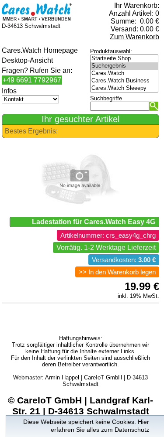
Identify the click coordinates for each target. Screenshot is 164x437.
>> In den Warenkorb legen (117, 272)
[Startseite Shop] (124, 58)
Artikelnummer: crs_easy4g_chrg (108, 235)
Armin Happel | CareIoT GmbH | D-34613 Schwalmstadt (96, 380)
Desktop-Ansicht (27, 60)
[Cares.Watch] (124, 73)
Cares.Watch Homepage (40, 50)
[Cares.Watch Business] (124, 81)
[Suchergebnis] (124, 66)
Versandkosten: (124, 259)
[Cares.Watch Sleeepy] (124, 88)
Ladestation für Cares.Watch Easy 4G (93, 221)
